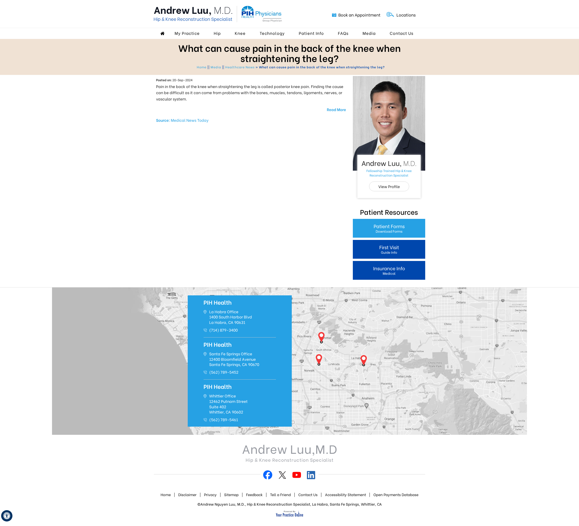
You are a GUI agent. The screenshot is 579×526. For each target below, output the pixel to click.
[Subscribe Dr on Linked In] (311, 476)
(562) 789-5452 (223, 372)
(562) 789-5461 (223, 419)
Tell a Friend (280, 494)
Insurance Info (389, 270)
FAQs (343, 33)
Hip (217, 33)
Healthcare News (240, 67)
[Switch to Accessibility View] (6, 515)
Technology (272, 33)
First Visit (389, 249)
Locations (406, 15)
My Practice (187, 33)
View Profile (389, 186)
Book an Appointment (359, 15)
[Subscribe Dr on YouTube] (297, 476)
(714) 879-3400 (223, 330)
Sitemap (231, 494)
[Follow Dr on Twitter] (282, 476)
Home (163, 33)
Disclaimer (187, 494)
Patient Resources (389, 212)
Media (369, 33)
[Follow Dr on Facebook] (268, 476)
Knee (240, 33)
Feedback (254, 494)
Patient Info (311, 33)
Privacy (210, 494)
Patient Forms (389, 228)
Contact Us (401, 33)
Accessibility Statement (345, 494)
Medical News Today (190, 120)
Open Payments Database (395, 494)
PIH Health (218, 302)
